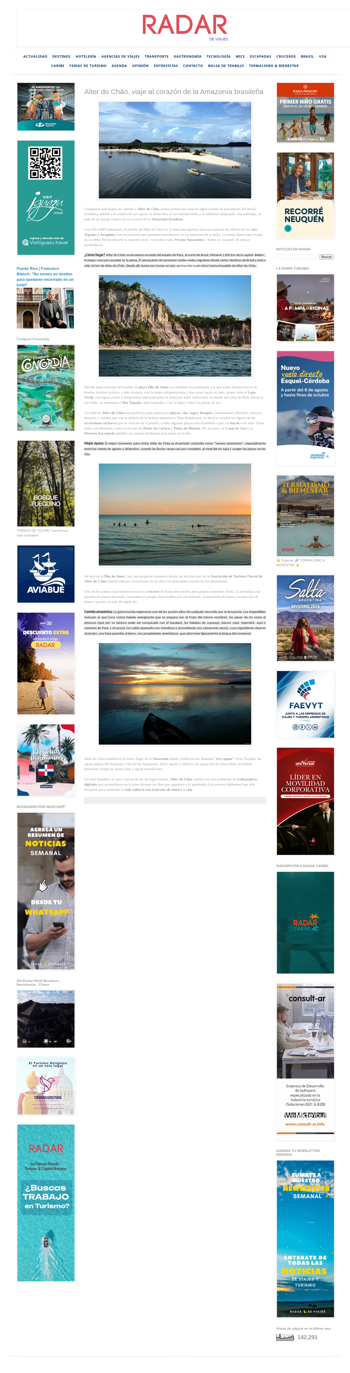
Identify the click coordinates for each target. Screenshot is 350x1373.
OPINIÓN (140, 65)
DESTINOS (61, 56)
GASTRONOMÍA (188, 56)
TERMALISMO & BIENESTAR (274, 65)
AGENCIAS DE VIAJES (120, 56)
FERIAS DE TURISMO (88, 65)
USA (323, 56)
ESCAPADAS (260, 56)
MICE (240, 56)
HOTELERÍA (86, 56)
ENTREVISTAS (166, 65)
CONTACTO (193, 65)
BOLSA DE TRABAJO (226, 65)
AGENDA (119, 65)
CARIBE (58, 65)
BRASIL (307, 56)
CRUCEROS (286, 56)
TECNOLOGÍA (219, 56)
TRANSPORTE (157, 56)
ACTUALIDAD (35, 56)
